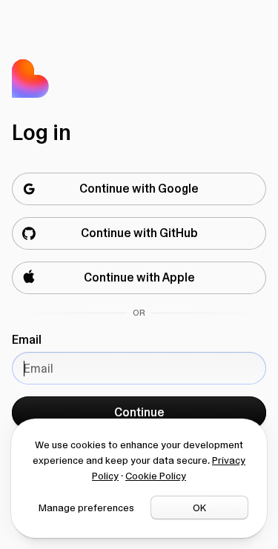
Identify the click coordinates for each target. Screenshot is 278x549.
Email (27, 339)
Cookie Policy (155, 475)
